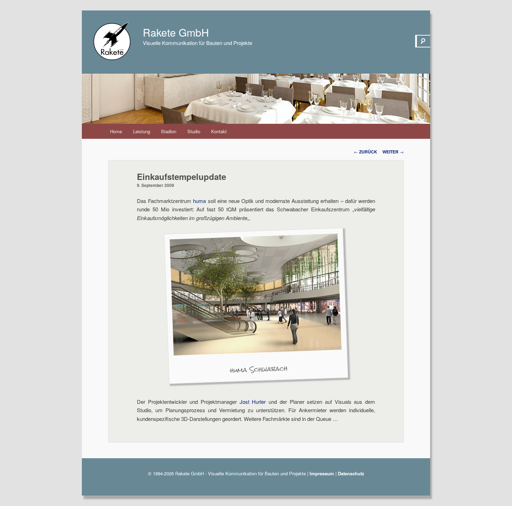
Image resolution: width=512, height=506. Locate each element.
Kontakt (219, 131)
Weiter (393, 152)
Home (116, 131)
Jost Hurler (253, 401)
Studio (193, 131)
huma (199, 200)
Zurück (365, 152)
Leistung (141, 131)
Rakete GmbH (176, 32)
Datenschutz (351, 473)
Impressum (322, 473)
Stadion (168, 131)
